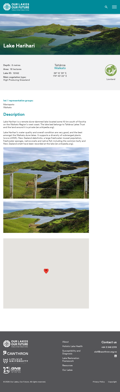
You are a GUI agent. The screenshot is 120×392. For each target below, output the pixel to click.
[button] (114, 7)
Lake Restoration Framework (70, 359)
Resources (67, 365)
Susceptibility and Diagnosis (71, 352)
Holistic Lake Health (72, 346)
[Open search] (106, 7)
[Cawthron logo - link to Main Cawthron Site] (15, 343)
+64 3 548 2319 (109, 347)
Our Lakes (67, 370)
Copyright (112, 382)
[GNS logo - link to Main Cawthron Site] (12, 369)
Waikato (60, 68)
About (65, 341)
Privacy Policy (99, 382)
